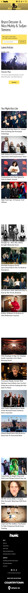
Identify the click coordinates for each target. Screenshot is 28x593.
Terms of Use (5, 548)
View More (14, 82)
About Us (5, 543)
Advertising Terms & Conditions (9, 553)
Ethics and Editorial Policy (8, 551)
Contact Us (5, 566)
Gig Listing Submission (7, 563)
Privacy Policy (6, 545)
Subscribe (22, 41)
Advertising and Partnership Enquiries (10, 560)
